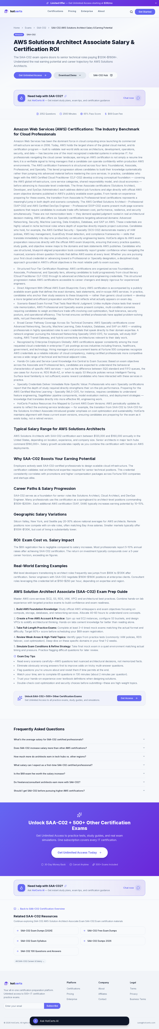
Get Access (127, 698)
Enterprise (87, 11)
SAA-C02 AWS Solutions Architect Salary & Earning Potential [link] (81, 27)
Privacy (134, 994)
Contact (102, 999)
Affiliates (102, 994)
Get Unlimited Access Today (77, 852)
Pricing (72, 11)
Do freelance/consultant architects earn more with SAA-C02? (47, 782)
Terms (133, 988)
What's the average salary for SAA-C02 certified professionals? (48, 739)
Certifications (55, 11)
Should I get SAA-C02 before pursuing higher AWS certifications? (49, 790)
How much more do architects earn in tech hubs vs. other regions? (50, 756)
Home (17, 27)
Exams (28, 27)
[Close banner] (156, 3)
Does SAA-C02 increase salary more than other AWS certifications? (50, 748)
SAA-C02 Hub (100, 75)
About (101, 11)
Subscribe (52, 1005)
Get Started (145, 11)
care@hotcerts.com (146, 1023)
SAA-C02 (41, 27)
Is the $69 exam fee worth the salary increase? (39, 773)
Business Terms (138, 999)
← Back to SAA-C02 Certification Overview (41, 908)
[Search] (131, 11)
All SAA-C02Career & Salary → (30, 961)
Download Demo (68, 75)
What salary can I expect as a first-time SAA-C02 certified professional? (53, 765)
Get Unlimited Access (30, 75)
